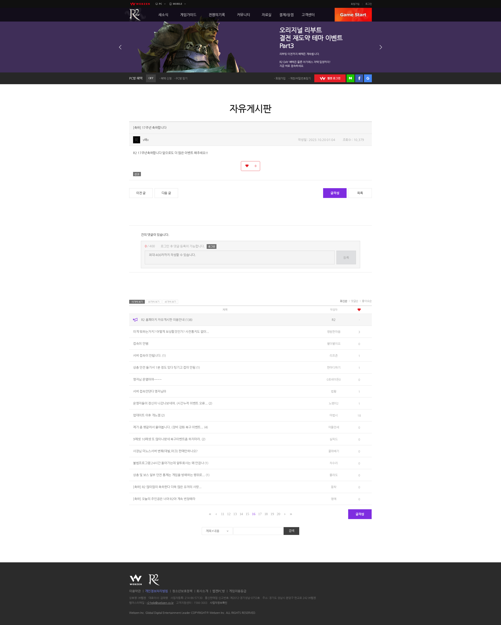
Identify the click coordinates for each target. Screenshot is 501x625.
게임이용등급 (237, 591)
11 (222, 514)
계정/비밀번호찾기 (300, 78)
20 (278, 514)
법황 (333, 391)
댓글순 (354, 301)
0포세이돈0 (334, 379)
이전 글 (141, 193)
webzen (140, 4)
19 (272, 514)
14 (241, 514)
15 (247, 514)
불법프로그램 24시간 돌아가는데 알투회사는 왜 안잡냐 (170, 463)
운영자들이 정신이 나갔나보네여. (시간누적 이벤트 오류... (172, 403)
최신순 (343, 301)
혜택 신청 (166, 78)
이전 (120, 47)
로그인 (368, 4)
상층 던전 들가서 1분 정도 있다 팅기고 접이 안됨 (166, 367)
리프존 (334, 355)
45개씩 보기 (170, 301)
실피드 (334, 439)
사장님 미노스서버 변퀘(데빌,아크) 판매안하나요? (165, 451)
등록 (346, 257)
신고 (137, 174)
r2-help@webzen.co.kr (160, 602)
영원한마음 (334, 331)
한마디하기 (334, 367)
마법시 (334, 415)
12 (228, 514)
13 (235, 514)
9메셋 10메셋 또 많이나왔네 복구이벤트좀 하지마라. (169, 439)
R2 (135, 15)
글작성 (335, 193)
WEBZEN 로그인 (330, 78)
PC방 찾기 (181, 78)
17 (259, 514)
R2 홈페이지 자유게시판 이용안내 (166, 320)
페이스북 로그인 (359, 78)
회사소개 (202, 591)
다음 (381, 47)
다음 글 (166, 193)
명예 (333, 498)
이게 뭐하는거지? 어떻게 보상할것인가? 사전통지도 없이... (171, 331)
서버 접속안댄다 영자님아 (149, 391)
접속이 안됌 (140, 343)
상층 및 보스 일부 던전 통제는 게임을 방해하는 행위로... (171, 475)
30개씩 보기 (153, 301)
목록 (360, 193)
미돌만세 (333, 427)
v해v (146, 140)
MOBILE (177, 3)
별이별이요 (334, 343)
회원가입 (355, 4)
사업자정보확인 (218, 602)
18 (266, 514)
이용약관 (135, 591)
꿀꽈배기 (333, 451)
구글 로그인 (368, 78)
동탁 (333, 487)
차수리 (334, 463)
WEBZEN (135, 579)
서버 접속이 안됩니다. (149, 355)
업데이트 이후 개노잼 (149, 415)
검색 (291, 531)
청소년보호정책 (182, 591)
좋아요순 (367, 301)
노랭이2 (334, 403)
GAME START (353, 15)
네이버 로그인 (350, 78)
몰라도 (334, 475)
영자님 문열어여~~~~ (147, 379)
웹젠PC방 (218, 591)
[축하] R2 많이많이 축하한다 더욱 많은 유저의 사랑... (167, 487)
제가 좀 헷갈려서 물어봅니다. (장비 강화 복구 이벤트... (170, 427)
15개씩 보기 (137, 301)
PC (160, 3)
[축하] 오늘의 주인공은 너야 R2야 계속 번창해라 (164, 499)
